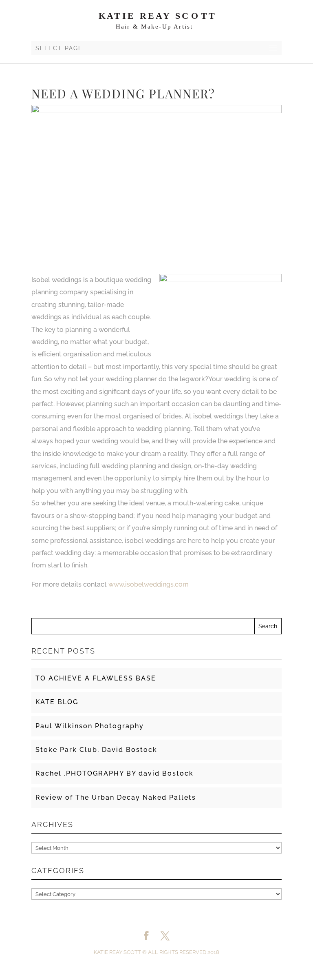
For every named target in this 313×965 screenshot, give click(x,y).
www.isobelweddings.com (148, 584)
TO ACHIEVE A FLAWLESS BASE (95, 678)
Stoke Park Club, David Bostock (96, 750)
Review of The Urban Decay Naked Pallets (115, 797)
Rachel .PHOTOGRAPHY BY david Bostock (114, 773)
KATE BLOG (56, 702)
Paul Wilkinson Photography (89, 726)
